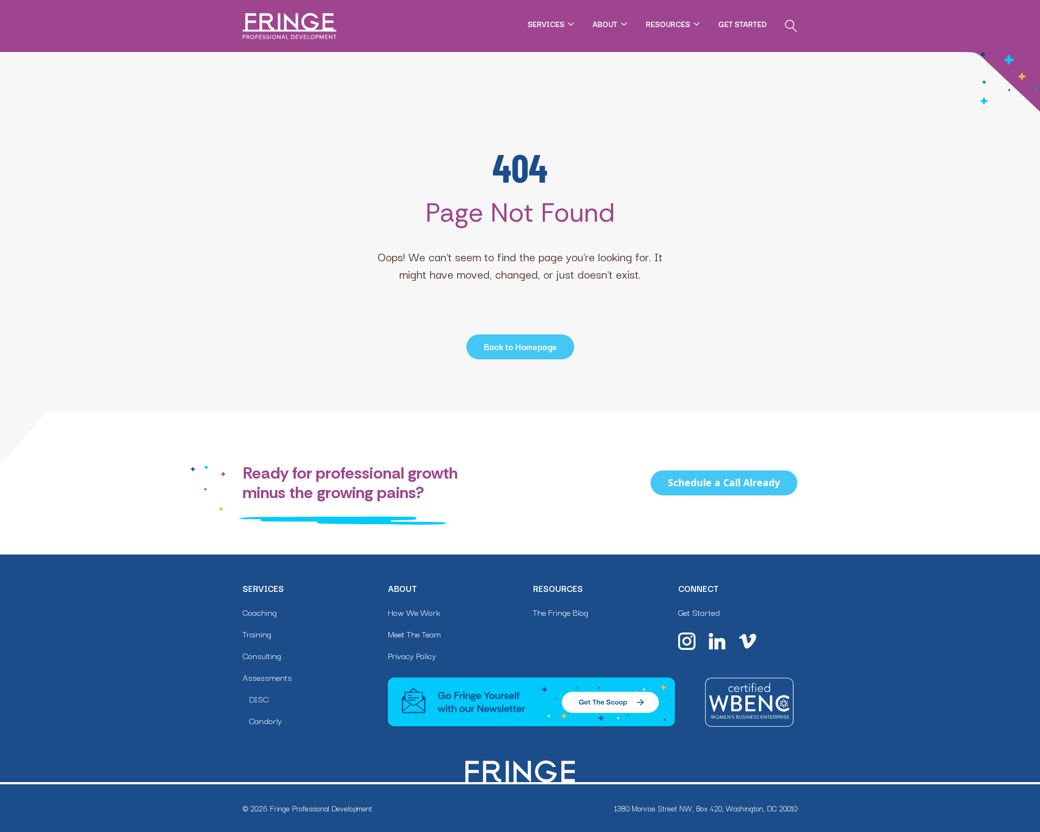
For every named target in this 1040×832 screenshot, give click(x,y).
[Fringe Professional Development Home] (289, 26)
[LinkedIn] (717, 641)
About (605, 24)
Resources (668, 24)
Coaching (260, 611)
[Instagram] (687, 641)
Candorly (265, 720)
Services (546, 24)
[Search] (790, 26)
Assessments (267, 676)
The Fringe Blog (560, 611)
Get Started (742, 24)
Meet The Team (414, 633)
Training (257, 633)
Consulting (262, 655)
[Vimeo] (747, 641)
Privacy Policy (412, 655)
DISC (259, 698)
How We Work (414, 611)
